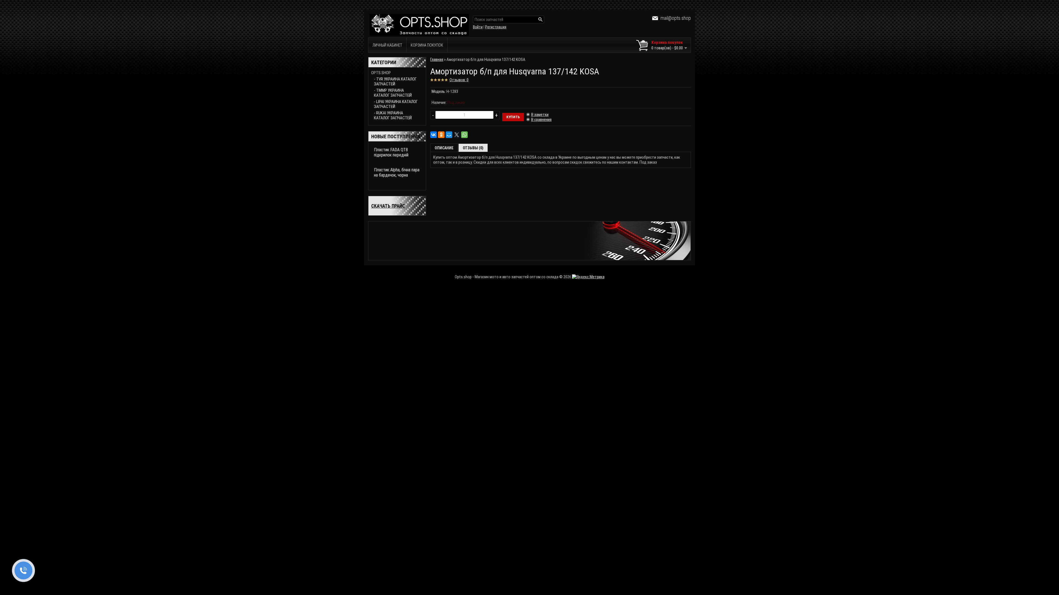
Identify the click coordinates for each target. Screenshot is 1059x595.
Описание (444, 148)
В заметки (540, 114)
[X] (456, 134)
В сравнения (541, 119)
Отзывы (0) (473, 148)
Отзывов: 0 (459, 79)
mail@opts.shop (675, 18)
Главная (436, 59)
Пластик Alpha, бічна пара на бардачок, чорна (396, 172)
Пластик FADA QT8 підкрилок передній (391, 152)
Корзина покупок (427, 45)
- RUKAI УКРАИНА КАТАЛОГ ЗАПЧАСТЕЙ (393, 115)
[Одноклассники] (441, 134)
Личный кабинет (387, 45)
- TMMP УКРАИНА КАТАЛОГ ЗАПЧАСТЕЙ (393, 93)
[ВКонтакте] (433, 134)
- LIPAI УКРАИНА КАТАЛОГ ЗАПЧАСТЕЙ (396, 104)
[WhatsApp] (464, 134)
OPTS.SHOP (381, 72)
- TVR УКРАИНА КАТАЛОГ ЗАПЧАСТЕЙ (395, 81)
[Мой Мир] (449, 134)
